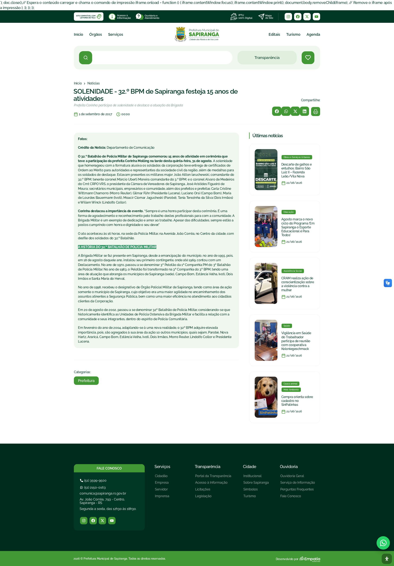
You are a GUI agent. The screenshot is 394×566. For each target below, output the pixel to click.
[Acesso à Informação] (213, 484)
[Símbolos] (256, 491)
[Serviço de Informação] (297, 484)
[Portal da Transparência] (213, 477)
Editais (274, 34)
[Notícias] (93, 83)
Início (78, 34)
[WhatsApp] (383, 543)
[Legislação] (213, 497)
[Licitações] (213, 491)
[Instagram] (288, 16)
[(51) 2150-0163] (93, 487)
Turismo (293, 34)
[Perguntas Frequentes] (297, 491)
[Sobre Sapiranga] (256, 484)
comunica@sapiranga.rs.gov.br (103, 493)
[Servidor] (162, 491)
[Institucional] (256, 477)
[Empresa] (162, 484)
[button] (276, 111)
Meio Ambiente (291, 390)
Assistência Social (293, 271)
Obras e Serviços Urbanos (297, 157)
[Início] (78, 83)
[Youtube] (316, 16)
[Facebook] (297, 16)
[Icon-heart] (308, 57)
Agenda (313, 34)
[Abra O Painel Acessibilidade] (387, 559)
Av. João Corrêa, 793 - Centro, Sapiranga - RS (102, 501)
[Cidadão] (162, 477)
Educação (289, 212)
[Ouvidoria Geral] (297, 477)
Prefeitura (86, 380)
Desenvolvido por (287, 559)
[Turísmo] (256, 497)
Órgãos (95, 34)
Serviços (115, 34)
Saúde (287, 326)
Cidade (249, 466)
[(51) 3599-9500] (94, 480)
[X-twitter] (307, 16)
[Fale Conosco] (297, 497)
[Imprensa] (162, 497)
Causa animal (290, 384)
